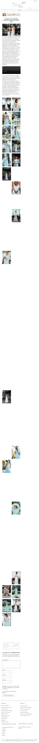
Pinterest (3, 732)
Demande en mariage (5, 715)
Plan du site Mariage (5, 705)
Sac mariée (3, 720)
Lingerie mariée (4, 713)
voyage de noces (17, 740)
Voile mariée (3, 718)
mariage (35, 739)
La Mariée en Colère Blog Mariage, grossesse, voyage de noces (19, 5)
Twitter (3, 733)
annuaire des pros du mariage (6, 710)
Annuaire (26, 739)
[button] (19, 10)
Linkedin (3, 735)
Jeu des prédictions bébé (25, 715)
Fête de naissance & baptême (25, 707)
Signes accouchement (24, 712)
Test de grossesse (23, 710)
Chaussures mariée (5, 721)
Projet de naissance (24, 705)
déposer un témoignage (5, 712)
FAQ (22, 739)
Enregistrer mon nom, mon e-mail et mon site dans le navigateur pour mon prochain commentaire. (10, 687)
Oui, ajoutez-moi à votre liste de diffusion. (9, 692)
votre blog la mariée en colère (28, 740)
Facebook (4, 728)
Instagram (4, 730)
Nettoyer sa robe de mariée (6, 707)
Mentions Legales (17, 739)
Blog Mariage (3, 703)
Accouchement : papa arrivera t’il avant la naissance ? (15, 645)
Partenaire (31, 739)
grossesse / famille (9, 740)
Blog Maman (22, 703)
